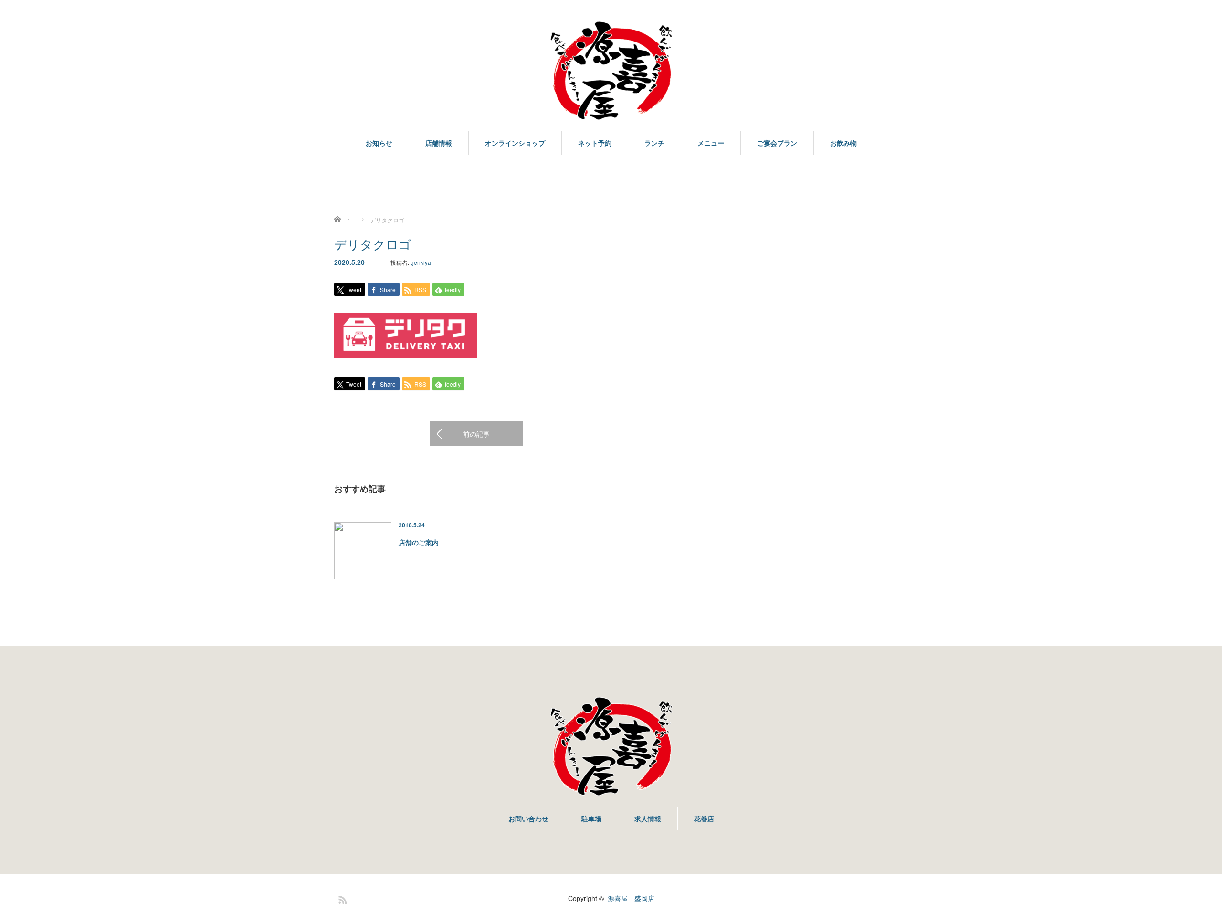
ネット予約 (594, 142)
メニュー (710, 142)
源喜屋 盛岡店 (631, 898)
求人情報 (647, 818)
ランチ (654, 142)
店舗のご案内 (419, 542)
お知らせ (379, 142)
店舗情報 (438, 142)
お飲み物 (843, 142)
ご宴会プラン (777, 142)
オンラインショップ (515, 142)
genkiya (421, 262)
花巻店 (704, 818)
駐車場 (591, 818)
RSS (341, 898)
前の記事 (476, 434)
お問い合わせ (528, 818)
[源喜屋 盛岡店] (611, 71)
